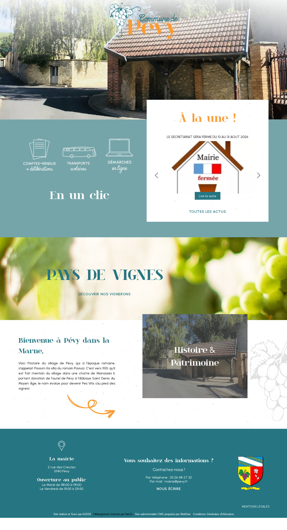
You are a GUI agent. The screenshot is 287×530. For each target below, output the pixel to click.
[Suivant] (259, 175)
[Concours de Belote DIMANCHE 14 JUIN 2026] (207, 167)
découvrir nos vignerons (105, 294)
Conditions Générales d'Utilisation (213, 514)
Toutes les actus (207, 212)
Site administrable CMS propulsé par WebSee (163, 514)
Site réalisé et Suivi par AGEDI (72, 514)
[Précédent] (156, 175)
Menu (13, 50)
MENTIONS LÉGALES (256, 506)
